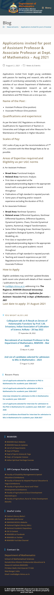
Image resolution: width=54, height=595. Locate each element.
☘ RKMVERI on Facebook (15, 534)
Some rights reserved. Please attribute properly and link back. (27, 591)
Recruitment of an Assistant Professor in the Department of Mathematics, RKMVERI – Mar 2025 (27, 343)
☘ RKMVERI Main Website (15, 442)
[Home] (3, 27)
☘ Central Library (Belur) (15, 516)
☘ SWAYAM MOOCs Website (16, 522)
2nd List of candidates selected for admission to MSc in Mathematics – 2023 (26, 358)
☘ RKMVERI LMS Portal (14, 519)
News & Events (33, 65)
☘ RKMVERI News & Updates (16, 445)
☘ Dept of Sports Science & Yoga (18, 454)
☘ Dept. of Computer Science (16, 457)
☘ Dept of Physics (12, 451)
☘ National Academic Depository (18, 528)
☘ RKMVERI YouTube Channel (16, 540)
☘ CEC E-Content (11, 531)
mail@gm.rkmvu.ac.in (15, 286)
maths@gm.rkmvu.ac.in (20, 574)
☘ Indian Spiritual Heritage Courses (19, 460)
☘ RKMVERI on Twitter (14, 537)
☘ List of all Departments (15, 448)
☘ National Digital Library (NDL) (18, 525)
